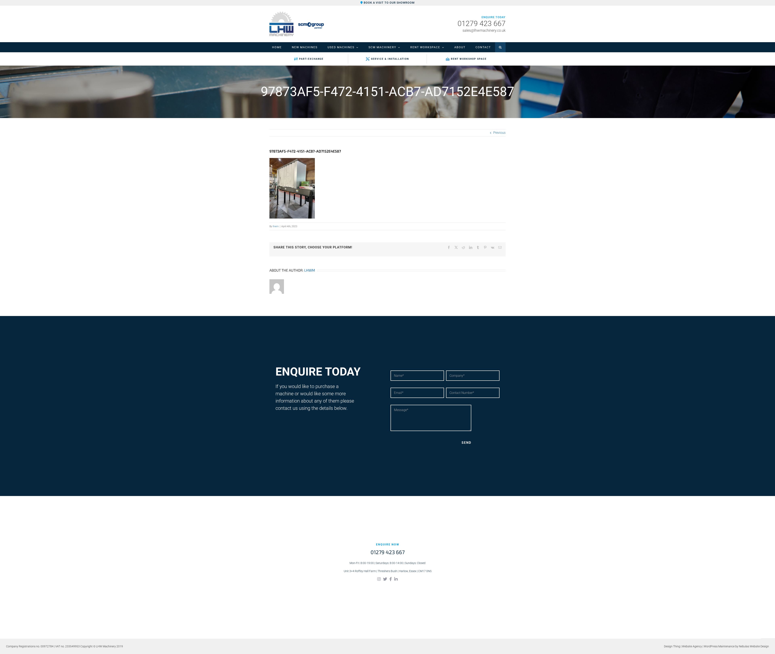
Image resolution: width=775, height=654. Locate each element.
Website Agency (692, 646)
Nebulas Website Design (754, 646)
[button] (500, 47)
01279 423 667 (482, 24)
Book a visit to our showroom (389, 2)
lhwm (276, 226)
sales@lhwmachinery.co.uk (484, 30)
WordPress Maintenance (719, 646)
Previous (499, 133)
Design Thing (672, 646)
